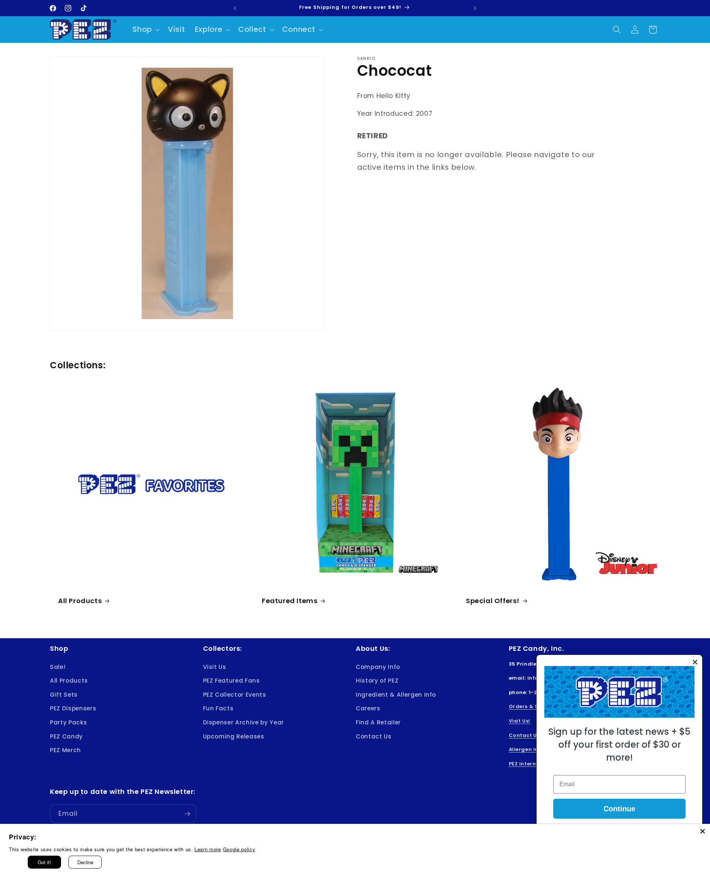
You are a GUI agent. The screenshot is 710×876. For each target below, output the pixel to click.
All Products (80, 600)
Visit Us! (519, 720)
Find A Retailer (378, 722)
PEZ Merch (65, 750)
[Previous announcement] (235, 8)
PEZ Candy (66, 736)
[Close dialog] (695, 662)
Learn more (208, 849)
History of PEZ (377, 680)
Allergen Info (527, 749)
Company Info (378, 667)
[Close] (702, 831)
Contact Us (374, 736)
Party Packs (68, 722)
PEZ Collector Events (234, 695)
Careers (368, 708)
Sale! (57, 667)
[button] (145, 29)
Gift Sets (64, 695)
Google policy (239, 849)
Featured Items (289, 600)
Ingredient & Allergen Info (396, 695)
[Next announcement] (475, 8)
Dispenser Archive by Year (243, 722)
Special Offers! (493, 600)
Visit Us (214, 667)
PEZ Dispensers (73, 708)
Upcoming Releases (233, 736)
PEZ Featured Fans (231, 680)
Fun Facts (218, 708)
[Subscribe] (187, 813)
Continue (619, 809)
